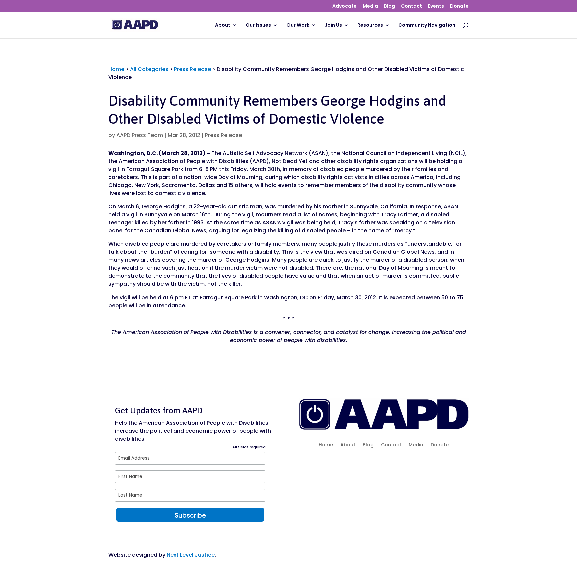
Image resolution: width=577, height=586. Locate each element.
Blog (389, 6)
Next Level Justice (191, 555)
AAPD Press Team (139, 135)
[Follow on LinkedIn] (410, 465)
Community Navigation (426, 25)
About (222, 25)
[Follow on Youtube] (397, 465)
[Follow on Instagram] (383, 465)
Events (436, 6)
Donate (459, 6)
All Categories (149, 69)
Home (116, 69)
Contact (411, 6)
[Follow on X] (370, 465)
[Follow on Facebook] (357, 465)
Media (370, 6)
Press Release (192, 69)
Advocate (344, 6)
